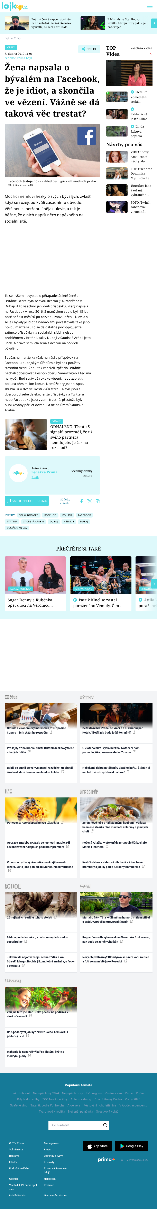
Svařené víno (18, 1105)
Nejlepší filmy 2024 (46, 1093)
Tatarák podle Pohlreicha (47, 1105)
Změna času (113, 1093)
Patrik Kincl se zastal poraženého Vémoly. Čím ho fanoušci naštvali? (99, 602)
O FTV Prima (16, 1143)
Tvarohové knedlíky (52, 1111)
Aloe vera (73, 1105)
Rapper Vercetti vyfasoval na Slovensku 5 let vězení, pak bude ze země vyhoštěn (116, 939)
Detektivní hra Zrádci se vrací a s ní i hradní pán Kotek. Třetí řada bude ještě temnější (112, 730)
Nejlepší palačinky (80, 1111)
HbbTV (13, 1162)
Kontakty (49, 1162)
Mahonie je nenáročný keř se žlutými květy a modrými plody (35, 1054)
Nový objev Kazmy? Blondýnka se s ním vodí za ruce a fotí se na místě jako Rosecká (115, 959)
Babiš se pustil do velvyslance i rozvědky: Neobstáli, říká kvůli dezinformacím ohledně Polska (40, 770)
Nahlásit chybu (17, 1195)
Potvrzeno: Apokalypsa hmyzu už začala (33, 822)
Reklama (14, 1155)
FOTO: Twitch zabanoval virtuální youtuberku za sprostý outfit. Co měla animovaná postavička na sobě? (141, 207)
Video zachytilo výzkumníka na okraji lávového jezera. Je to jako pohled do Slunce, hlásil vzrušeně (40, 864)
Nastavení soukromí (55, 1195)
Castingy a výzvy (53, 1155)
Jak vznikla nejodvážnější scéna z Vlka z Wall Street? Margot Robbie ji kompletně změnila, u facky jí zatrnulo (41, 962)
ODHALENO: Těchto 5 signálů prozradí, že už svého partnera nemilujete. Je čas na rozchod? (71, 437)
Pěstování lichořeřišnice (99, 1105)
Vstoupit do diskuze (29, 501)
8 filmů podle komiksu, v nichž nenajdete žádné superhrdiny (37, 939)
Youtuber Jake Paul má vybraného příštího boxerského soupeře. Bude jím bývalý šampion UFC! (141, 190)
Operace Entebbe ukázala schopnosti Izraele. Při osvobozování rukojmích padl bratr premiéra (38, 845)
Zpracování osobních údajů (56, 1170)
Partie (129, 1093)
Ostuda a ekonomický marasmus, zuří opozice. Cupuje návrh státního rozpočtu (37, 730)
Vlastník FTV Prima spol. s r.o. (23, 1187)
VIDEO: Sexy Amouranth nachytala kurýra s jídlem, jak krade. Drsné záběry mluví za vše (140, 157)
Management (51, 1143)
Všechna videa (141, 48)
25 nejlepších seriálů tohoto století (30, 917)
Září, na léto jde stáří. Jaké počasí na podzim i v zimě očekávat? (37, 1014)
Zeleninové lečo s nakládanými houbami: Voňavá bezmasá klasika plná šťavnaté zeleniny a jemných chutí (115, 827)
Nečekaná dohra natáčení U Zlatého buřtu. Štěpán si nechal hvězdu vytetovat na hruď (116, 770)
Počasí (140, 1093)
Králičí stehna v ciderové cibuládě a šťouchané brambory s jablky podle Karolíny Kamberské (112, 864)
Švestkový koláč (107, 1111)
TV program (94, 1093)
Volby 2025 (132, 1099)
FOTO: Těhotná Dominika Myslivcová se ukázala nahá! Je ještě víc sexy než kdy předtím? (141, 173)
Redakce (49, 1185)
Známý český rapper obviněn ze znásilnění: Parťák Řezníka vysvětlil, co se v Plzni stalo (51, 23)
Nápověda (50, 1178)
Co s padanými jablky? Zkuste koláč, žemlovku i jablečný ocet (37, 1034)
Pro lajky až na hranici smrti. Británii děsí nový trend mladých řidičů (40, 750)
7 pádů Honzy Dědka (108, 1099)
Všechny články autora (81, 473)
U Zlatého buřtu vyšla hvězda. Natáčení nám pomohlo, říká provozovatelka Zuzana (110, 750)
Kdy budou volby (28, 1099)
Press (47, 1149)
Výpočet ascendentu (133, 1105)
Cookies (14, 1178)
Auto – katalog (81, 1099)
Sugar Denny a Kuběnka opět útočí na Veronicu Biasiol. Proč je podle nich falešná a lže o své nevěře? (32, 602)
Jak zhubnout (21, 1093)
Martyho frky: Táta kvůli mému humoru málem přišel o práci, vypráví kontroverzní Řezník (116, 919)
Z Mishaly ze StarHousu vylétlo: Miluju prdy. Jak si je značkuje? (127, 23)
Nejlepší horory (72, 1093)
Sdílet (89, 50)
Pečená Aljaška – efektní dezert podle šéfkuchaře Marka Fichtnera (114, 845)
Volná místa (16, 1149)
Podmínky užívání (19, 1168)
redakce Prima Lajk (18, 58)
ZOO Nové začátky (54, 1099)
